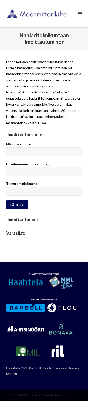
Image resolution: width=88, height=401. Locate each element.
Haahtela (13, 368)
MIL (9, 374)
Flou (45, 368)
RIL (15, 374)
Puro (58, 395)
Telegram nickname (22, 183)
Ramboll (35, 368)
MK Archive (30, 395)
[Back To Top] (76, 389)
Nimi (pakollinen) (20, 144)
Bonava (73, 368)
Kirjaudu (70, 395)
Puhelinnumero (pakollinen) (28, 164)
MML (24, 368)
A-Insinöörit (58, 368)
